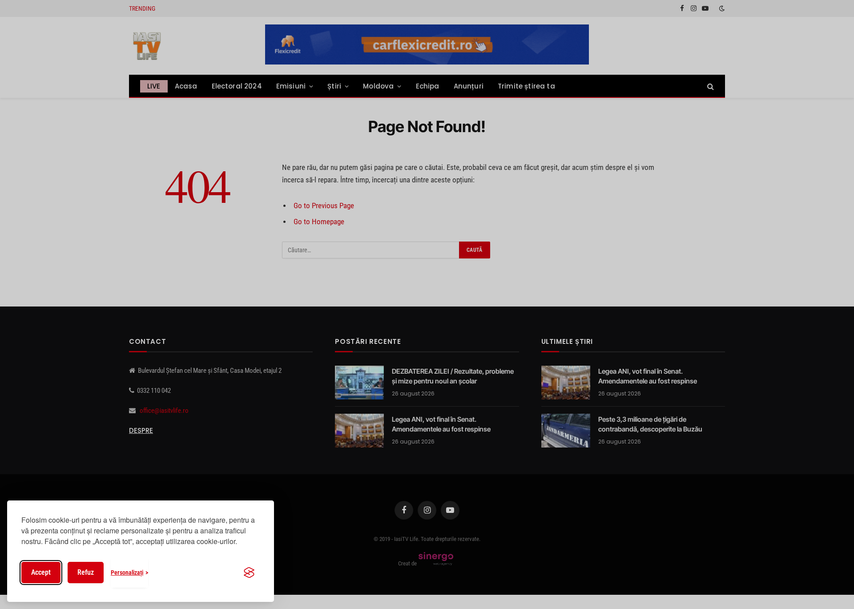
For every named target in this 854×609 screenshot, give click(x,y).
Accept (41, 572)
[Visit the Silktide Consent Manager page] (249, 572)
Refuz (85, 572)
